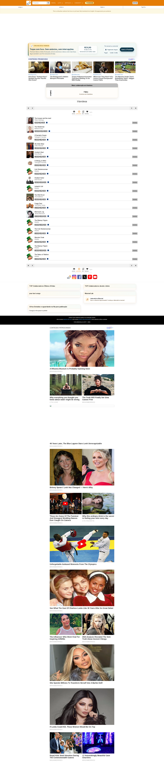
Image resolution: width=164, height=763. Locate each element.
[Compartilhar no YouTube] (95, 277)
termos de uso (68, 319)
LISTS (60, 3)
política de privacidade (84, 319)
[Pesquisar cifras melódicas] (48, 2)
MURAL (53, 3)
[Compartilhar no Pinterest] (90, 277)
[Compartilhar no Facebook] (79, 277)
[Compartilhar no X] (84, 277)
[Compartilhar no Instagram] (74, 277)
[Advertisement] (82, 28)
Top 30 (143, 7)
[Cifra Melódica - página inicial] (29, 3)
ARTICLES (69, 3)
